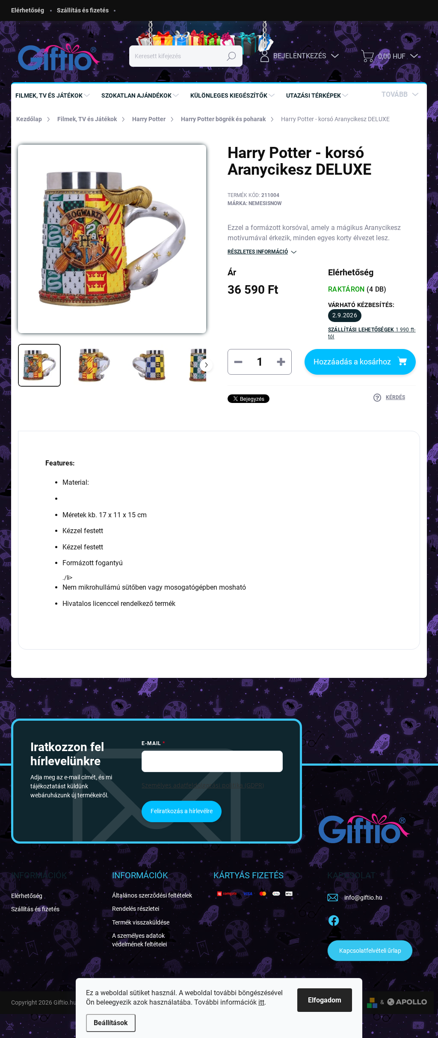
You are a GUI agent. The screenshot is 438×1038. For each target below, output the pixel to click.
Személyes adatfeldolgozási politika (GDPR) (203, 785)
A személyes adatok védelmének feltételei (139, 940)
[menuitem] (53, 95)
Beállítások (111, 1023)
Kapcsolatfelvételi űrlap (370, 950)
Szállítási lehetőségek (372, 333)
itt (261, 1002)
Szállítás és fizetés (83, 10)
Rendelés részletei (135, 908)
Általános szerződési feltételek (152, 895)
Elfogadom (324, 1000)
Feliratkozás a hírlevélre (182, 811)
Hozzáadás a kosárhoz (352, 361)
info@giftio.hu (363, 897)
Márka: (255, 203)
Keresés (231, 56)
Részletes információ (258, 252)
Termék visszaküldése (140, 922)
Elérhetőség (27, 10)
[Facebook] (333, 919)
